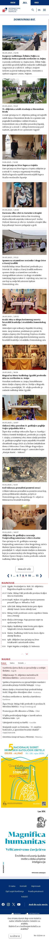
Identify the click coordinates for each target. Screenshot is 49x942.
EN (39, 10)
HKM (12, 2)
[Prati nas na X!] (13, 904)
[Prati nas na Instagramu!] (8, 904)
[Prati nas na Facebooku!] (3, 904)
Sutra (12, 663)
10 (29, 575)
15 (37, 575)
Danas (3, 663)
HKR (36, 2)
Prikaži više (24, 569)
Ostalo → (22, 663)
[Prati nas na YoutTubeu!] (18, 904)
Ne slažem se (39, 935)
